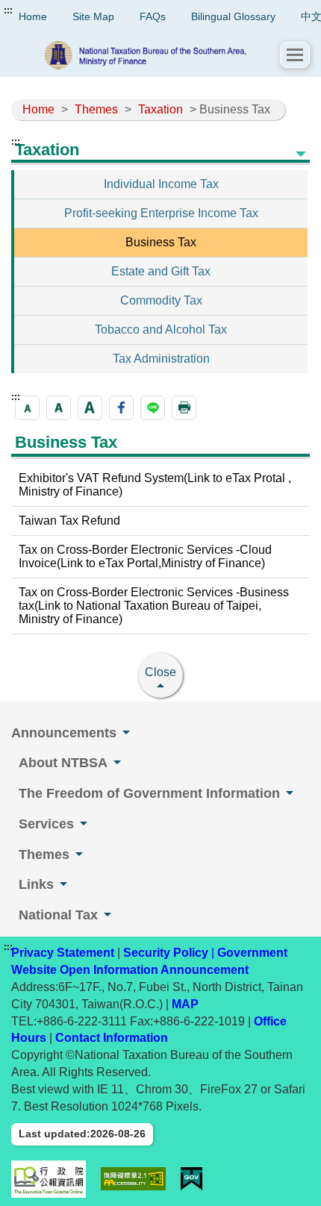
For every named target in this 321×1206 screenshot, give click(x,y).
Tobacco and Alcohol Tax (161, 329)
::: (8, 10)
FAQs (153, 16)
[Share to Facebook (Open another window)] (121, 408)
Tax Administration (161, 358)
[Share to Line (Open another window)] (152, 408)
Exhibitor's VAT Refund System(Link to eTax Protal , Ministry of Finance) (155, 485)
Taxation (160, 109)
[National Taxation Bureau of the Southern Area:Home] (145, 55)
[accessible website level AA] (133, 1178)
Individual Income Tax (161, 184)
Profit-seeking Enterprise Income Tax (161, 213)
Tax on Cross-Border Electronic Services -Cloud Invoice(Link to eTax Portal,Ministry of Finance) (145, 556)
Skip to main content (56, 10)
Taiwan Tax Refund (69, 520)
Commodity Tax (161, 300)
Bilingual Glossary (233, 16)
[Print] (184, 408)
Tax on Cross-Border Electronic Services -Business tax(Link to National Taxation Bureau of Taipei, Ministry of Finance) (154, 605)
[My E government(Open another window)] (192, 1178)
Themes (96, 109)
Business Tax (160, 242)
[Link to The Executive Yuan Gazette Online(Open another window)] (48, 1179)
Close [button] (160, 672)
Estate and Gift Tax (161, 271)
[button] (295, 55)
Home (38, 109)
